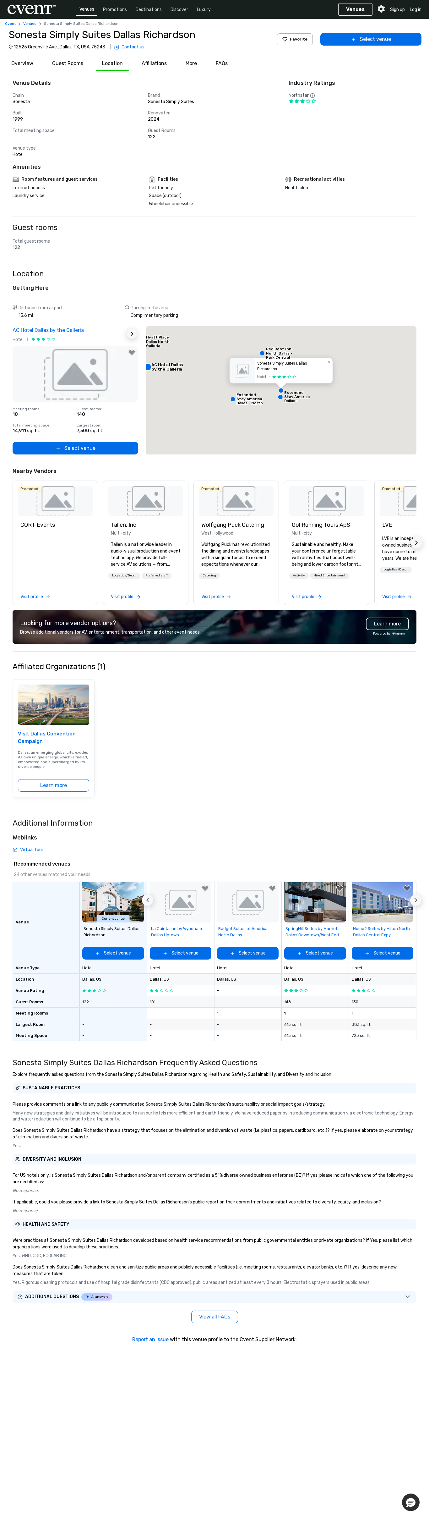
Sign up (397, 9)
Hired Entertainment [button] (329, 575)
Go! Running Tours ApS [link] (321, 524)
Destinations (149, 9)
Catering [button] (209, 575)
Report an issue (150, 1339)
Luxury (204, 9)
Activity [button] (299, 575)
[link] (55, 501)
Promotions (115, 9)
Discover (179, 9)
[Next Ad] (132, 334)
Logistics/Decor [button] (124, 575)
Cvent (10, 23)
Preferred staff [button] (156, 575)
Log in (415, 9)
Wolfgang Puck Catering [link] (232, 524)
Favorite (298, 39)
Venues (86, 9)
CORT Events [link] (37, 524)
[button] (281, 390)
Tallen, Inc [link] (123, 524)
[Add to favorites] (132, 352)
